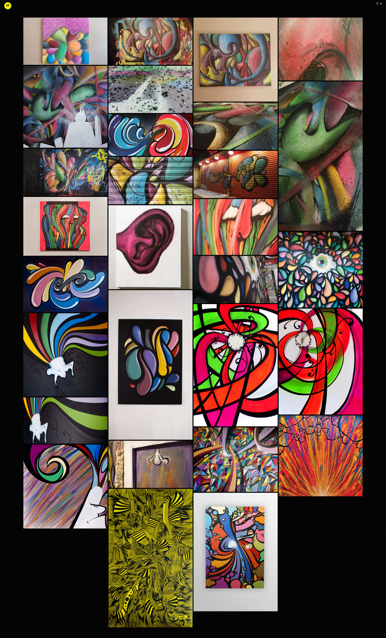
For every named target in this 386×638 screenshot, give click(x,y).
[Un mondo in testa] (65, 354)
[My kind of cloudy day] (65, 41)
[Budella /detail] (321, 49)
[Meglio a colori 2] (321, 270)
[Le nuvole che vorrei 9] (150, 135)
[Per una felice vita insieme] (65, 172)
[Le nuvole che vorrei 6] (150, 365)
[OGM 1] (236, 365)
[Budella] (236, 60)
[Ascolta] (150, 247)
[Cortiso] (150, 558)
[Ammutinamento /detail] (236, 227)
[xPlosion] (321, 455)
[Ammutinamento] (65, 226)
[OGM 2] (321, 361)
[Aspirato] (236, 552)
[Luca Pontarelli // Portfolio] (8, 6)
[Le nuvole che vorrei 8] (65, 107)
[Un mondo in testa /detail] (65, 420)
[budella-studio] (150, 41)
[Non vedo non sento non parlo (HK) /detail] (150, 180)
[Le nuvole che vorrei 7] (65, 284)
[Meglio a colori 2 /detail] (236, 279)
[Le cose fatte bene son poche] (236, 459)
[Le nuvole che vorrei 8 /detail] (150, 89)
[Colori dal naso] (150, 464)
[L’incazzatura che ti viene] (65, 487)
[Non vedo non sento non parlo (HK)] (236, 174)
